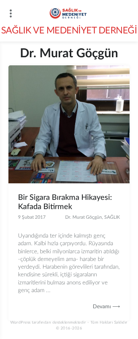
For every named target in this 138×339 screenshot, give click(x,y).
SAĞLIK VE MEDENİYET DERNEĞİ (69, 30)
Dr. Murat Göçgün (83, 217)
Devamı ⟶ (106, 306)
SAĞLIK (112, 217)
